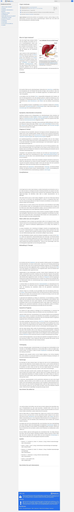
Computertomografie (28, 136)
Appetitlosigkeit (42, 64)
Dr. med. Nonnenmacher (33, 7)
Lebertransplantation (43, 283)
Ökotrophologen (54, 434)
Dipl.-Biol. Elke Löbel (31, 8)
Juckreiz (40, 123)
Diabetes (23, 292)
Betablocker (32, 262)
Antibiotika (56, 104)
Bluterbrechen (22, 155)
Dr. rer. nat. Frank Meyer (39, 8)
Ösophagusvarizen (29, 63)
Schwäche (40, 116)
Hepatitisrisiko (44, 350)
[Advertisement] (39, 29)
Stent (58, 267)
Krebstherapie (22, 315)
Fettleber (41, 100)
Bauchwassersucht (38, 135)
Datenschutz (36, 508)
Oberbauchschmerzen (28, 118)
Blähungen (36, 118)
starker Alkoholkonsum (32, 100)
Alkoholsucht (25, 334)
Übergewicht (46, 276)
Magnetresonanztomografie (40, 136)
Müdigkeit (35, 116)
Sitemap (20, 508)
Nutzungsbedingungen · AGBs (28, 508)
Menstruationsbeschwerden (29, 119)
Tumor (36, 96)
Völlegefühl (42, 118)
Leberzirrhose (50, 89)
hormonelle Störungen (54, 125)
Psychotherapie (50, 425)
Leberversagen (47, 169)
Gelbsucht (24, 125)
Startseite (27, 14)
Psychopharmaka (29, 106)
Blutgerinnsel (41, 99)
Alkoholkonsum (31, 416)
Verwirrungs (47, 166)
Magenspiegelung (53, 152)
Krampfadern (24, 62)
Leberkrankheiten (40, 106)
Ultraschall (21, 136)
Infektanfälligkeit (48, 123)
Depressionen (31, 166)
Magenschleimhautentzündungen (50, 154)
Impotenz (48, 168)
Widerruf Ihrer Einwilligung (44, 508)
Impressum (51, 508)
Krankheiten (31, 14)
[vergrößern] (57, 60)
